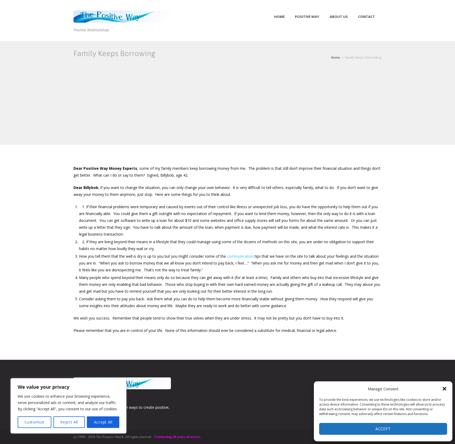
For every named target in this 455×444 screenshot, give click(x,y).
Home (279, 16)
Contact (366, 16)
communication (240, 256)
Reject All (69, 422)
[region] (68, 405)
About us (339, 16)
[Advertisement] (227, 105)
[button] (444, 388)
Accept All (103, 422)
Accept (383, 429)
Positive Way (307, 16)
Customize (34, 422)
